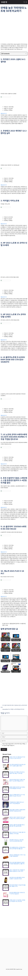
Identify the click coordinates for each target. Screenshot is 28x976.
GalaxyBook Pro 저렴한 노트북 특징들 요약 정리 (13, 709)
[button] (24, 2)
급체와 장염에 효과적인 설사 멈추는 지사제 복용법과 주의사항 (17, 787)
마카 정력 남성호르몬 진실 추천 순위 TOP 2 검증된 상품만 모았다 (17, 765)
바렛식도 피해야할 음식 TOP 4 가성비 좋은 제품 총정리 (17, 855)
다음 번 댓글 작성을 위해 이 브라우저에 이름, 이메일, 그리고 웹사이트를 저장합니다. (14, 744)
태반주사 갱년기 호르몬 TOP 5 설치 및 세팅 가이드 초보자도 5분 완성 (17, 817)
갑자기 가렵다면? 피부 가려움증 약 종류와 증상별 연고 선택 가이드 (17, 870)
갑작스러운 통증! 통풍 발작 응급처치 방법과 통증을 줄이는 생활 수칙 (16, 863)
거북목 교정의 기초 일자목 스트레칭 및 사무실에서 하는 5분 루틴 (17, 900)
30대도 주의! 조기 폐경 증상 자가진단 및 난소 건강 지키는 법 (17, 757)
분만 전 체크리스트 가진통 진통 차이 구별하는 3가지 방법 (17, 833)
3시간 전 (4, 2)
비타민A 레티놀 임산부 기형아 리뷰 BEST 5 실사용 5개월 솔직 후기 (17, 780)
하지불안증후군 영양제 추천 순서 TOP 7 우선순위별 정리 (16, 802)
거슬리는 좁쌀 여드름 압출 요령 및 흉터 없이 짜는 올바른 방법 (16, 825)
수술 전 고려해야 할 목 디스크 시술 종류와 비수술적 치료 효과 (17, 795)
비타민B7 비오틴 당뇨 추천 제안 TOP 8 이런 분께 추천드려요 (16, 840)
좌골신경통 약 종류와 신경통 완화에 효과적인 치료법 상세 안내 (17, 810)
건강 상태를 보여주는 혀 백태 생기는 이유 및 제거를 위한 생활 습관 (17, 848)
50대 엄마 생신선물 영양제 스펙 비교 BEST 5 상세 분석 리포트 (17, 878)
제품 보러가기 (4, 113)
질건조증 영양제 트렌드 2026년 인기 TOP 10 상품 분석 (17, 893)
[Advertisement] (14, 29)
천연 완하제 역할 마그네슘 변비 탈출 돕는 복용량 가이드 (17, 885)
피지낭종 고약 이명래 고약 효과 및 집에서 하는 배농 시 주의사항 (16, 772)
